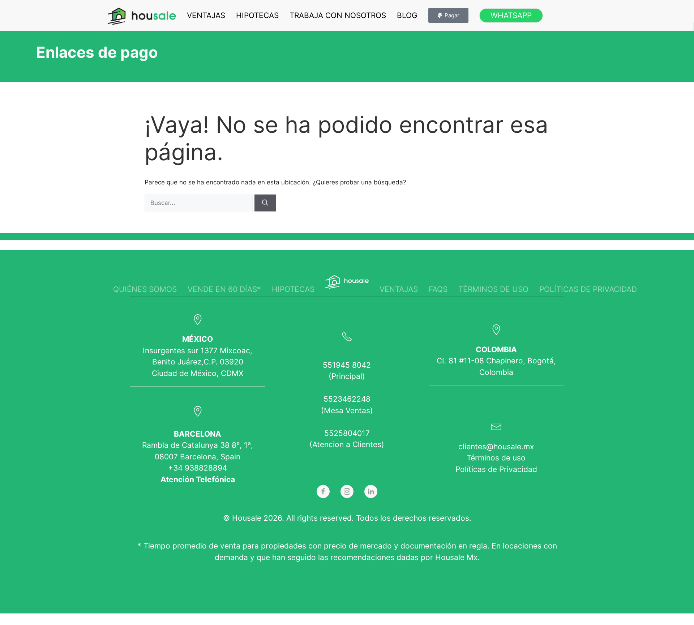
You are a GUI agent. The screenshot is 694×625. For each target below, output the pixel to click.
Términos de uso (493, 289)
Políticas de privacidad (588, 289)
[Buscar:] (199, 202)
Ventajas (206, 15)
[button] (448, 15)
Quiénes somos (145, 289)
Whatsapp (511, 15)
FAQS (438, 289)
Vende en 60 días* (224, 289)
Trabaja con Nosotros (338, 15)
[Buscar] (265, 203)
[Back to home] (141, 16)
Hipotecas (257, 15)
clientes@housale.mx (496, 446)
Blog (407, 15)
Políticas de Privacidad (496, 469)
